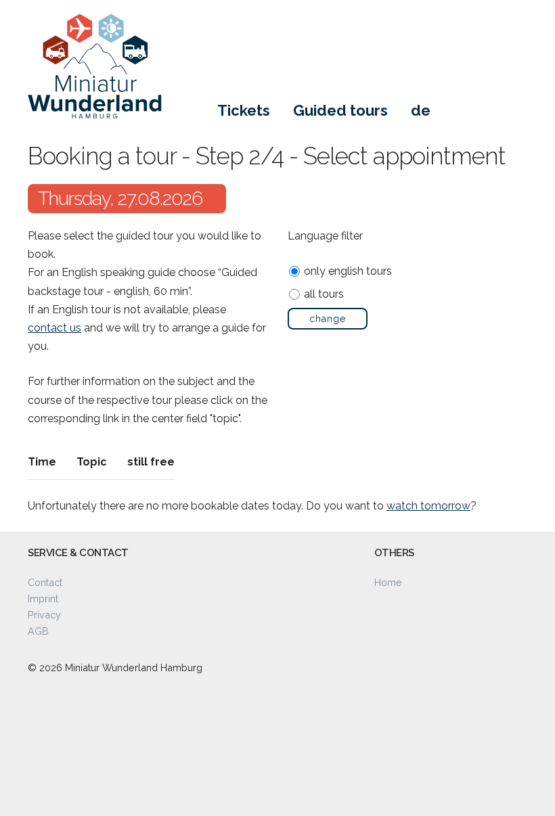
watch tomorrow (428, 505)
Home (388, 582)
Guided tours (340, 110)
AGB (38, 631)
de (420, 110)
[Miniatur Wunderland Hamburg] (143, 78)
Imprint (43, 598)
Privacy (44, 614)
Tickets (243, 110)
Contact (45, 582)
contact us (54, 327)
